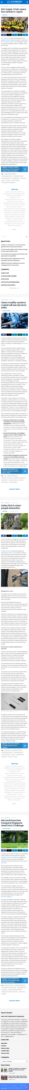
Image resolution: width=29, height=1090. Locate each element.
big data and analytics (10, 174)
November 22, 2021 (14, 511)
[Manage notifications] (26, 1087)
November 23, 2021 (17, 310)
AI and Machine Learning (9, 276)
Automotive (11, 299)
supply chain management (8, 182)
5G (5, 475)
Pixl (22, 1088)
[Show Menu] (1, 2)
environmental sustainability (9, 987)
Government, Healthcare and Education (17, 6)
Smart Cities (13, 817)
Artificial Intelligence (8, 285)
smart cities (5, 482)
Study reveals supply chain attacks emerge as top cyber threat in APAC (17, 1076)
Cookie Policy (5, 1051)
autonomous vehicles (7, 478)
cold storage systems (7, 176)
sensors (8, 180)
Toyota (13, 553)
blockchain (4, 480)
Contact (3, 1046)
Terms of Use (5, 1053)
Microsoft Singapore (6, 896)
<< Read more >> (9, 1036)
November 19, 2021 (17, 828)
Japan (3, 180)
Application (5, 279)
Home (2, 6)
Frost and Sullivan (13, 480)
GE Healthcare (15, 178)
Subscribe (4, 1043)
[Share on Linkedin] (14, 35)
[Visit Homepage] (14, 2)
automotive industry (17, 750)
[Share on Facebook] (3, 35)
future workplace (6, 754)
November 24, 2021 (14, 15)
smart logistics (15, 180)
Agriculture (5, 273)
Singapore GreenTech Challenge (9, 857)
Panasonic (8, 551)
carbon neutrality (9, 985)
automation (7, 750)
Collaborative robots (7, 752)
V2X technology (13, 482)
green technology (22, 987)
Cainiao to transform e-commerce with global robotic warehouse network (17, 1070)
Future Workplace (14, 502)
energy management (20, 985)
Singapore (4, 989)
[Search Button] (27, 2)
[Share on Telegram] (25, 35)
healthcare (23, 178)
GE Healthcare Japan (8, 42)
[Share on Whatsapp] (19, 35)
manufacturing (20, 754)
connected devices (18, 176)
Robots (10, 756)
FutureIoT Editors (6, 310)
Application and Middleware (10, 282)
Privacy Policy (5, 1048)
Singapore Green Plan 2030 (15, 989)
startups (4, 993)
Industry (6, 6)
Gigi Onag (4, 15)
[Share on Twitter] (9, 35)
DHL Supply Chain (6, 38)
